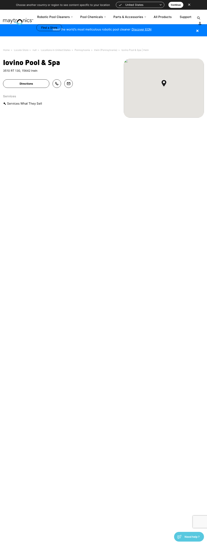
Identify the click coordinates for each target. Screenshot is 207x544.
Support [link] (185, 17)
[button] (140, 5)
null (35, 49)
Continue (176, 4)
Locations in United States (56, 49)
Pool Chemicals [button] (91, 17)
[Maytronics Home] (18, 19)
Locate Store (21, 49)
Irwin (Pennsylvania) (105, 49)
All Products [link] (163, 17)
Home (6, 49)
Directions (26, 83)
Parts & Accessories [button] (128, 17)
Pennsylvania (82, 49)
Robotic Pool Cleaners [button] (53, 17)
